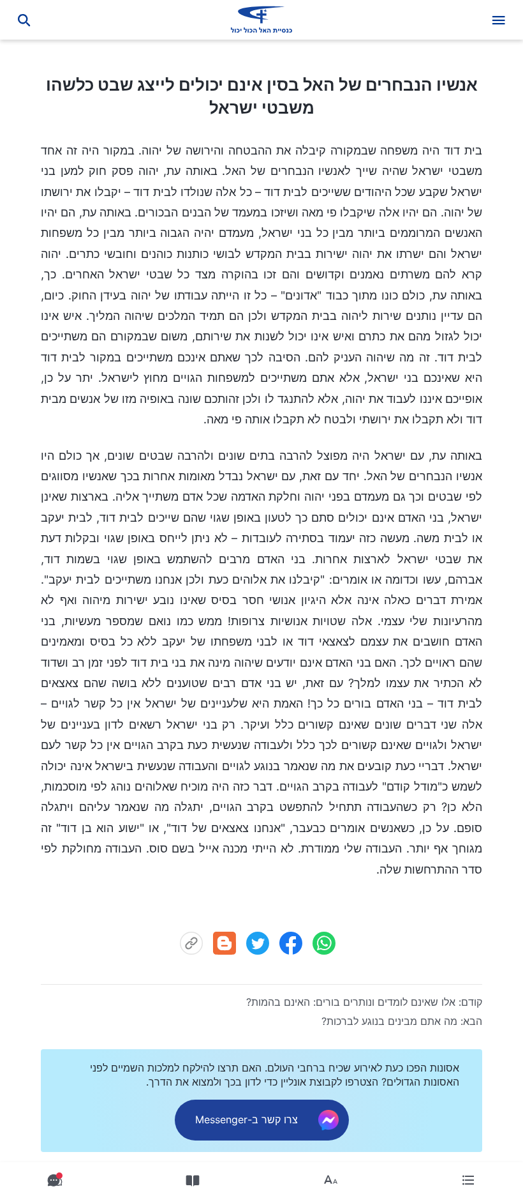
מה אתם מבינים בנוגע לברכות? (389, 1021)
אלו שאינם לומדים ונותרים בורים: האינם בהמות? (350, 1002)
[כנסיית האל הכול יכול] (261, 19)
